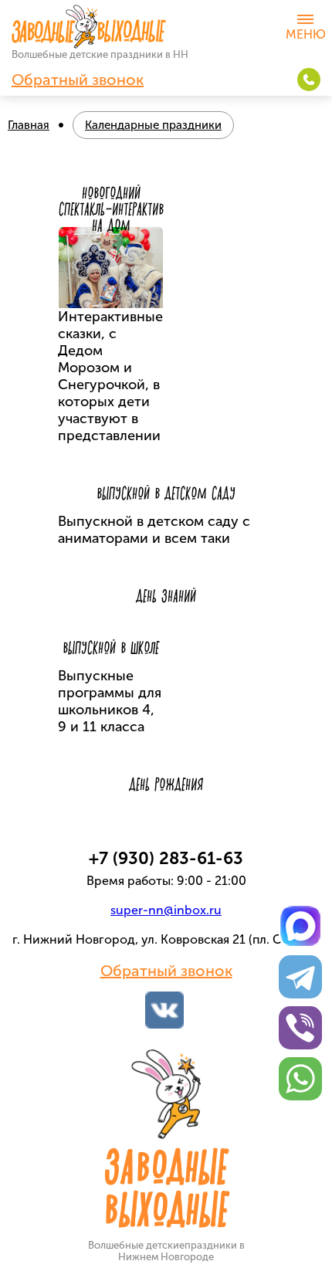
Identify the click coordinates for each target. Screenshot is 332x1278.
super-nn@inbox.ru (166, 910)
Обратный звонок (78, 79)
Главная (28, 125)
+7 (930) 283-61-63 (308, 79)
